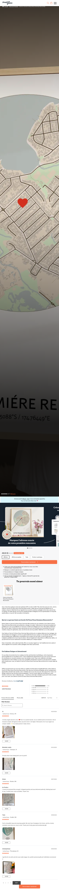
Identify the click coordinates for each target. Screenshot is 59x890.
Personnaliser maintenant (29, 886)
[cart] (51, 3)
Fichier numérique (37, 557)
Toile (26, 557)
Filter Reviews (6, 701)
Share (6, 741)
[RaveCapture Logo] (18, 681)
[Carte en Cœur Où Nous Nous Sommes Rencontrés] (8, 595)
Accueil (6, 6)
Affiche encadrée (16, 557)
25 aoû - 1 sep (26, 498)
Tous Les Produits (13, 6)
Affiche (6, 557)
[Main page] (7, 3)
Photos (20, 697)
